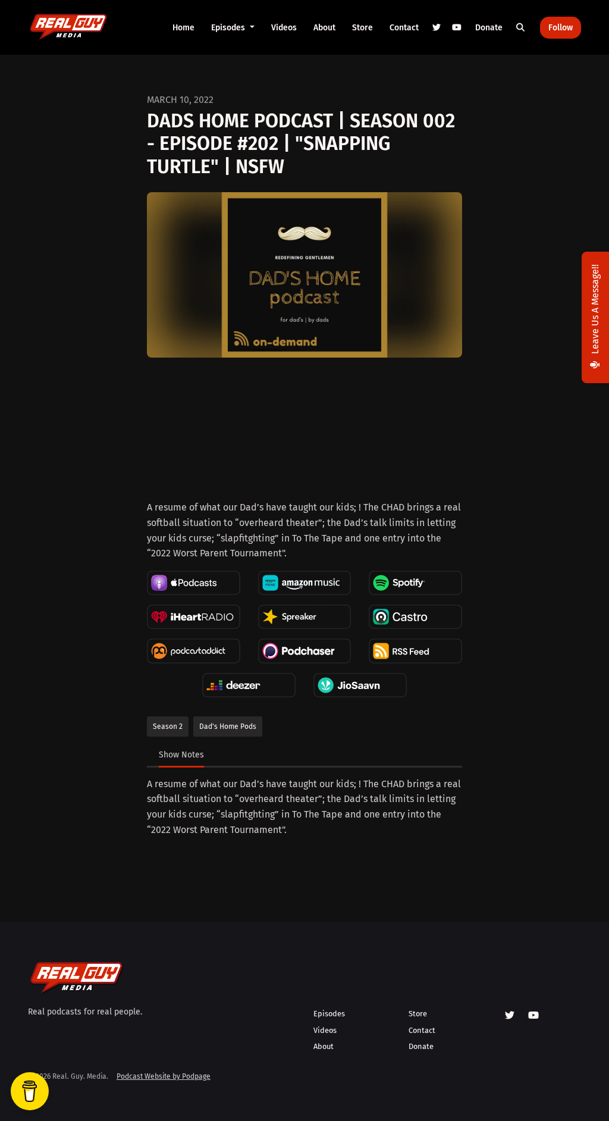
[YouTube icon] (533, 1016)
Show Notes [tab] (181, 755)
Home (183, 28)
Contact (404, 28)
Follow (560, 28)
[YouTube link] (457, 28)
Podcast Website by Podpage (164, 1076)
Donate (489, 28)
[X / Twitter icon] (510, 1016)
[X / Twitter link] (437, 28)
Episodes (229, 28)
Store (362, 28)
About (324, 28)
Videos (284, 28)
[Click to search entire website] (521, 28)
